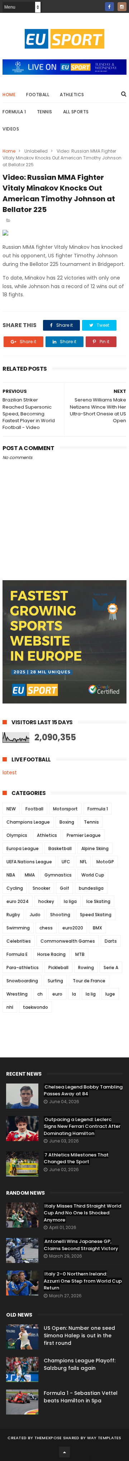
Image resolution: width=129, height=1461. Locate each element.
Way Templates (104, 1438)
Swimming (18, 928)
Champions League (28, 822)
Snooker (41, 888)
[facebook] (109, 6)
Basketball (60, 848)
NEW (11, 809)
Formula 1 (14, 112)
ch (40, 994)
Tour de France (89, 981)
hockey (46, 901)
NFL (83, 862)
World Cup (92, 875)
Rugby (13, 915)
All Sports (76, 112)
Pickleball (58, 967)
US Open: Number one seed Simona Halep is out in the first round (79, 1335)
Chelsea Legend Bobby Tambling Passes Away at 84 (83, 1090)
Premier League (84, 835)
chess (46, 928)
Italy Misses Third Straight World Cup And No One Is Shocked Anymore (82, 1213)
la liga (70, 901)
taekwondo (35, 1007)
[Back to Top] (64, 1452)
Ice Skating (98, 901)
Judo (35, 915)
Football (37, 95)
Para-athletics (22, 967)
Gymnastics (58, 875)
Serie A (111, 967)
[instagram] (122, 6)
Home (9, 95)
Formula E (17, 954)
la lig (91, 994)
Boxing (66, 822)
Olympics (16, 835)
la (74, 994)
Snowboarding (22, 981)
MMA (30, 875)
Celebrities (18, 941)
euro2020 (72, 928)
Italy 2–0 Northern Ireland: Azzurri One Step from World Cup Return (83, 1280)
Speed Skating (95, 915)
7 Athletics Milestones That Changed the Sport (76, 1158)
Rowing (86, 967)
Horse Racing (51, 954)
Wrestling (17, 994)
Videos (11, 129)
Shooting (60, 915)
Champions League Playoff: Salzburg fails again (79, 1364)
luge (110, 994)
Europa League (22, 848)
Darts (111, 941)
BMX (97, 928)
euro (57, 994)
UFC (66, 862)
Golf (64, 888)
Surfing (55, 981)
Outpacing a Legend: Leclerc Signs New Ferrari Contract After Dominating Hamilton (82, 1126)
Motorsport (65, 809)
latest (10, 772)
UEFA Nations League (29, 862)
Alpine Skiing (95, 848)
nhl (9, 1007)
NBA (10, 875)
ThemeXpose (48, 1438)
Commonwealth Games (67, 941)
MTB (80, 954)
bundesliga (91, 888)
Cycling (14, 888)
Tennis (44, 112)
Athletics (72, 95)
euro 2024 (17, 901)
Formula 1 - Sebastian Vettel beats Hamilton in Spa (81, 1397)
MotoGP (105, 862)
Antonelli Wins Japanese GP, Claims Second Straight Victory (81, 1245)
